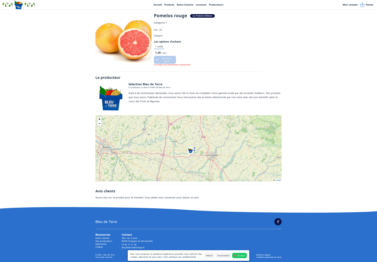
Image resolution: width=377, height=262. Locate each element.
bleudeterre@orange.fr (133, 247)
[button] (188, 148)
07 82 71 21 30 (129, 244)
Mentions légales (263, 255)
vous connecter (167, 197)
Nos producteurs (103, 241)
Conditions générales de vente (269, 257)
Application (101, 244)
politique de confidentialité (182, 257)
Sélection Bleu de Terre (145, 84)
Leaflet (278, 180)
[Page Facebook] (278, 221)
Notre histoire (102, 238)
